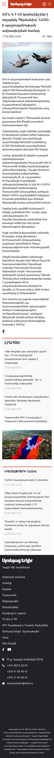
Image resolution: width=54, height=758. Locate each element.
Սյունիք (7, 583)
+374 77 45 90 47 (17, 677)
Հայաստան (9, 595)
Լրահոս (12, 343)
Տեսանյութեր (10, 607)
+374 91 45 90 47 (17, 671)
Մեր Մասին (9, 643)
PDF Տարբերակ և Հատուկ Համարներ (25, 625)
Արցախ (6, 589)
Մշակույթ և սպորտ (14, 613)
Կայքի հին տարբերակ (16, 567)
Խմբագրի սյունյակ (13, 577)
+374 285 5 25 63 (17, 665)
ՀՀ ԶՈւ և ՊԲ (9, 619)
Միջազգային (10, 601)
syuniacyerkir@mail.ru (20, 683)
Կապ (5, 637)
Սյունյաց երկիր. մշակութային (20, 631)
